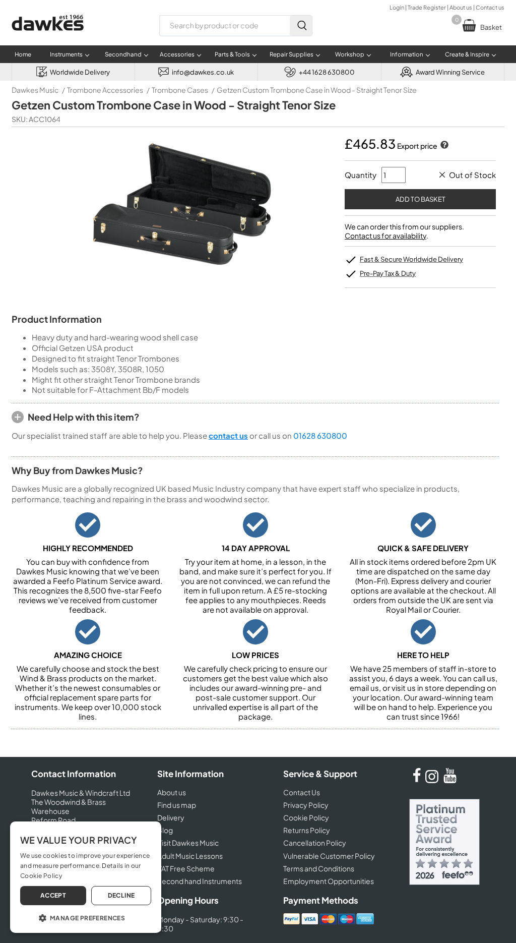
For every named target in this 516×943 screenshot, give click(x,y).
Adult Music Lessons (190, 855)
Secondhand (123, 54)
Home (23, 54)
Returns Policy (306, 830)
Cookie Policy (306, 817)
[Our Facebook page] (416, 780)
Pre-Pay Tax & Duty (388, 273)
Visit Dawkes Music (188, 842)
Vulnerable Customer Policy (329, 855)
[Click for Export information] (443, 145)
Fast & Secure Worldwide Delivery (411, 259)
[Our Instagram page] (433, 780)
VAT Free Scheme (186, 868)
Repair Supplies (291, 54)
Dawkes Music (35, 89)
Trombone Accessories (105, 89)
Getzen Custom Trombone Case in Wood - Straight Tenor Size (317, 89)
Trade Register (427, 7)
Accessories (177, 54)
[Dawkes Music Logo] (48, 37)
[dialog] (85, 877)
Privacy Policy (306, 804)
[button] (85, 917)
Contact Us (301, 792)
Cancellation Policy (314, 842)
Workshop (349, 54)
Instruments (66, 54)
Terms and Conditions (318, 868)
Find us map (176, 804)
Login (397, 7)
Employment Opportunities (328, 881)
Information (406, 54)
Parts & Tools (232, 54)
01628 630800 (320, 435)
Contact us (490, 7)
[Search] (301, 26)
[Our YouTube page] (450, 780)
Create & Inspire (467, 54)
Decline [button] (121, 895)
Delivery (170, 817)
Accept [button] (53, 895)
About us (460, 7)
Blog (165, 830)
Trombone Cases (180, 89)
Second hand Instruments (199, 881)
